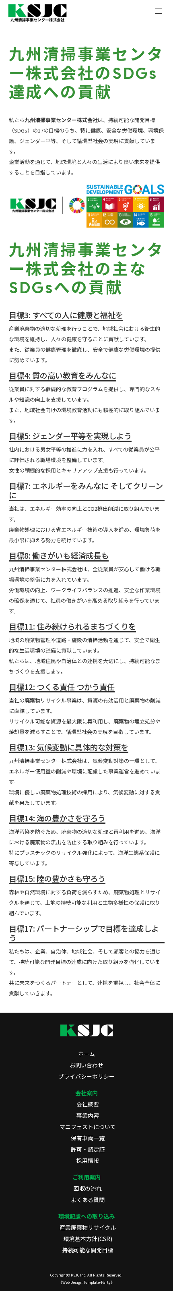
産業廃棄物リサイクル (88, 1227)
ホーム (86, 1054)
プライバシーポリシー (86, 1076)
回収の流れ (88, 1188)
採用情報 (87, 1160)
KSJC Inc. (78, 1275)
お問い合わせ (86, 1065)
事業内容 (87, 1115)
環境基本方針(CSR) (88, 1239)
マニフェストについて (88, 1127)
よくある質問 (88, 1200)
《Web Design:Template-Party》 (86, 1282)
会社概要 (87, 1104)
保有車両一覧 (88, 1138)
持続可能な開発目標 (87, 1250)
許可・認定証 (88, 1149)
